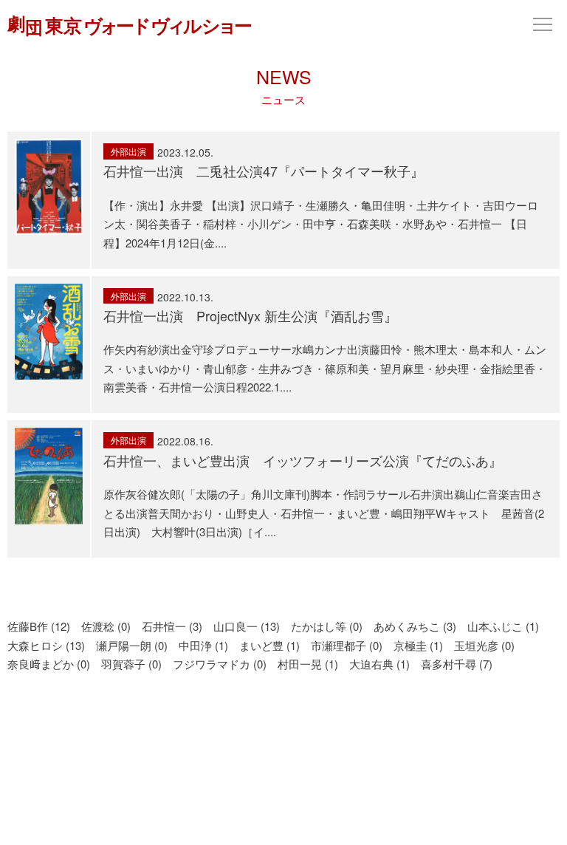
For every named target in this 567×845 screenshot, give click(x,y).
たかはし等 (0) (326, 626)
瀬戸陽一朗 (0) (132, 645)
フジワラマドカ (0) (220, 663)
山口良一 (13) (246, 626)
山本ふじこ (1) (503, 626)
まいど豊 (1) (269, 645)
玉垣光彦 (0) (484, 645)
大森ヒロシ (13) (46, 645)
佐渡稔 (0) (106, 626)
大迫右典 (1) (379, 663)
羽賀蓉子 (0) (131, 663)
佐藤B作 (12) (38, 626)
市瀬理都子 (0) (346, 645)
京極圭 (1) (418, 645)
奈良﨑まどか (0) (48, 663)
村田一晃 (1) (308, 663)
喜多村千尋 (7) (456, 663)
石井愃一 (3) (172, 626)
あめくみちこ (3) (415, 626)
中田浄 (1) (203, 645)
